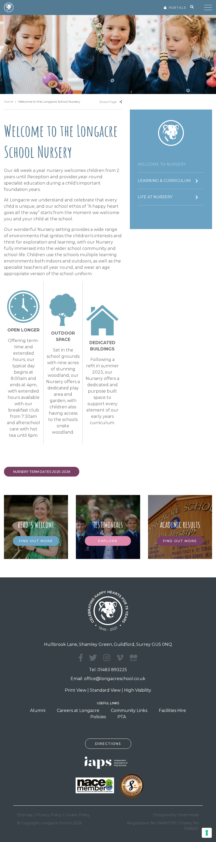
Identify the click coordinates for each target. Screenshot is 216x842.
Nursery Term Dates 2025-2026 (41, 472)
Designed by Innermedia (176, 815)
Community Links (129, 710)
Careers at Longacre (78, 710)
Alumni (37, 710)
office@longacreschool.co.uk (114, 678)
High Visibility (137, 690)
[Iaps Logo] (108, 762)
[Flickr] (133, 660)
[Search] (192, 7)
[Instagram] (106, 658)
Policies (98, 716)
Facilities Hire (172, 710)
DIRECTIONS (108, 744)
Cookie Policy (77, 815)
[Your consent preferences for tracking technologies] (207, 833)
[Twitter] (93, 658)
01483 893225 (112, 669)
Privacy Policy (49, 815)
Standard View (105, 690)
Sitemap (25, 815)
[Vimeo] (119, 658)
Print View (75, 690)
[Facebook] (81, 658)
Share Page (108, 102)
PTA (121, 716)
